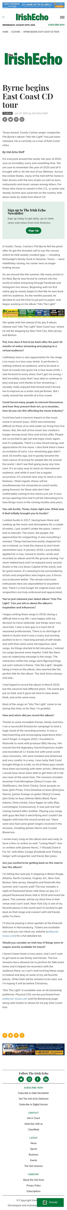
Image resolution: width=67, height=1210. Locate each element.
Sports (33, 1148)
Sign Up (33, 230)
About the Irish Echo (33, 1179)
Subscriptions (33, 1191)
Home (5, 32)
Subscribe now (56, 25)
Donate (53, 1202)
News (34, 1143)
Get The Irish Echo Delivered (33, 1098)
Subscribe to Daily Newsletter (33, 1093)
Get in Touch (33, 1118)
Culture (15, 32)
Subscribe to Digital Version (33, 1104)
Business (33, 1154)
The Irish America (33, 1166)
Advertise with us (33, 1123)
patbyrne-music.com (14, 998)
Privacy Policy (34, 1185)
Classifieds (33, 1129)
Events (33, 1160)
